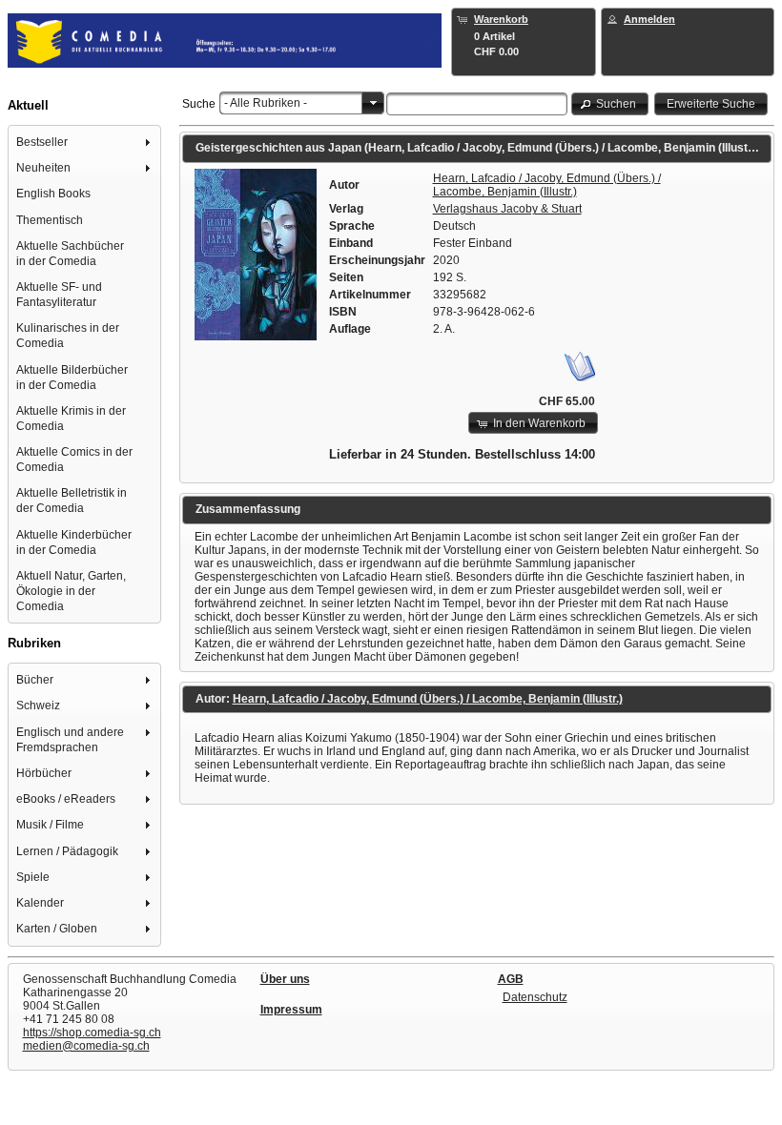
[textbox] (477, 103)
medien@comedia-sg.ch (86, 1046)
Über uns (285, 979)
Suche (199, 104)
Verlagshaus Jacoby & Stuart (507, 208)
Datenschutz (535, 997)
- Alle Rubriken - (265, 103)
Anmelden (649, 19)
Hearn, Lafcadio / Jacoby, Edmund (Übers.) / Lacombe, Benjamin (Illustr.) (547, 185)
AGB (511, 979)
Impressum (291, 1009)
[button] (610, 103)
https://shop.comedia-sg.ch (92, 1032)
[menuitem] (84, 141)
